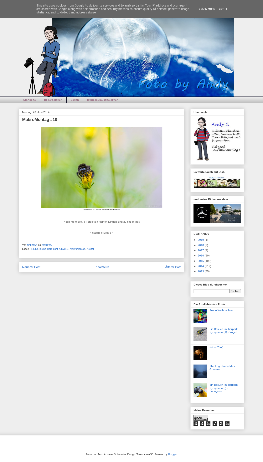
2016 (201, 255)
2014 (201, 266)
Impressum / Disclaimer (102, 99)
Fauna (34, 248)
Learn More (207, 8)
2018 (201, 245)
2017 (201, 250)
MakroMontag (77, 248)
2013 (201, 271)
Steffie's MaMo (101, 232)
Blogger (172, 454)
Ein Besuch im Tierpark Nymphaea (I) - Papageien (223, 388)
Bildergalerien (53, 99)
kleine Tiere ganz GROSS (53, 248)
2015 (201, 260)
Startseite (29, 99)
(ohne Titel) (216, 347)
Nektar (90, 248)
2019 (201, 239)
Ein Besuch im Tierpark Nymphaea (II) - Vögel (223, 330)
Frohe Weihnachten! (221, 310)
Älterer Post (173, 267)
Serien (75, 99)
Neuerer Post (31, 267)
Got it (223, 8)
